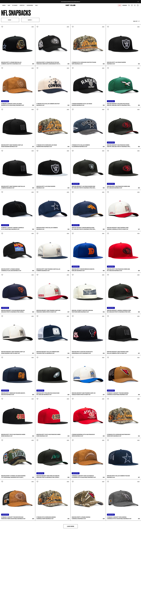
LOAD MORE (70, 526)
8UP (139, 21)
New (120, 5)
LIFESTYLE (22, 5)
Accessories (30, 5)
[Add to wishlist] (2, 26)
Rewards (124, 5)
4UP (136, 21)
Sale (36, 5)
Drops (3, 5)
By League (14, 5)
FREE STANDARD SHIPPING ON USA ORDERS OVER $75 (70, 1)
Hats (9, 5)
